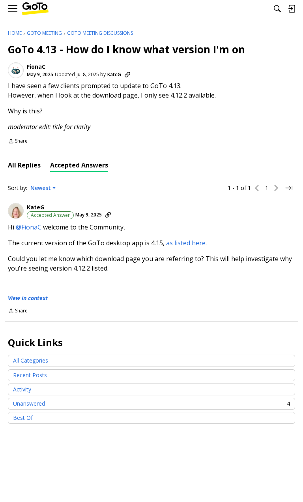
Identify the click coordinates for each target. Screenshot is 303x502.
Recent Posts (30, 375)
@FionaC (28, 227)
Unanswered (151, 403)
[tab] (24, 165)
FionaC (36, 66)
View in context (28, 298)
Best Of (23, 417)
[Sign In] (291, 8)
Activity (22, 389)
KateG (114, 74)
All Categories (30, 360)
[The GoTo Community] (35, 8)
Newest (40, 188)
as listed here (186, 243)
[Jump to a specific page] (288, 188)
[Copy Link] (127, 74)
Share (18, 141)
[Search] (277, 8)
